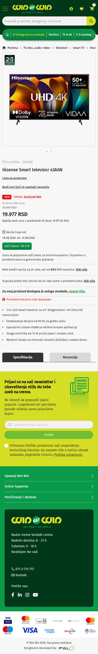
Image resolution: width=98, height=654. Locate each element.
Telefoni (54, 34)
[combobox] (49, 21)
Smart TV (78, 48)
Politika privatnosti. (68, 455)
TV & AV (67, 34)
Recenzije (70, 357)
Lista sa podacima (14, 178)
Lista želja (81, 9)
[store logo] (32, 8)
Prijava (71, 9)
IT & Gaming (83, 34)
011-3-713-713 (24, 569)
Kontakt (21, 575)
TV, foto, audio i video (36, 48)
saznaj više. (77, 291)
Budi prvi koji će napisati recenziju (25, 187)
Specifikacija (22, 357)
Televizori (61, 48)
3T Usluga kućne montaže (29, 34)
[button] (47, 152)
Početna (13, 48)
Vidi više (81, 269)
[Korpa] (92, 8)
